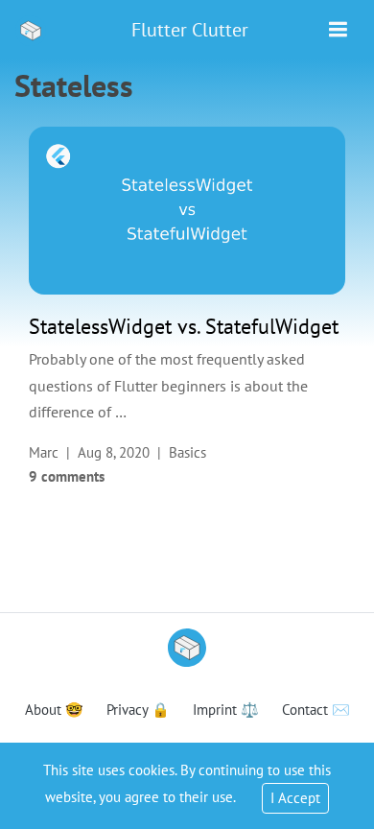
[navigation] (338, 29)
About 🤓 (54, 709)
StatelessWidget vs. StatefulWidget (184, 326)
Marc (43, 452)
